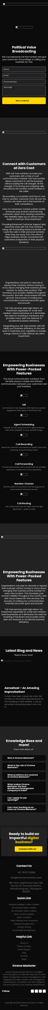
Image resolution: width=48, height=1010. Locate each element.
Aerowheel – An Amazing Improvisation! (21, 690)
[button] (43, 8)
